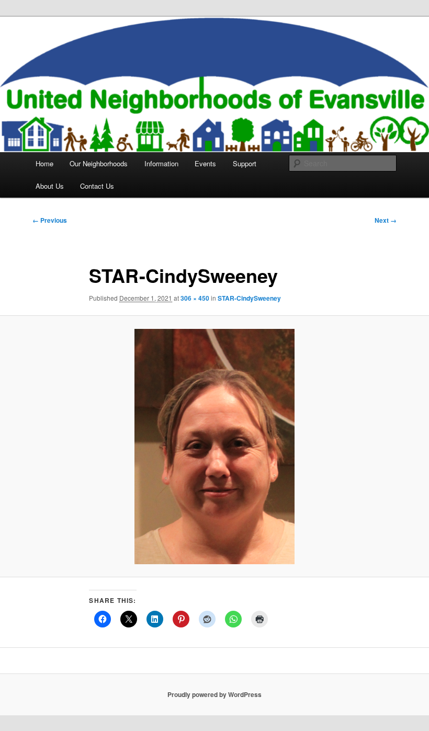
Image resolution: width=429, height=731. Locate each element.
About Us (50, 186)
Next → (386, 220)
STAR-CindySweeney (249, 298)
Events (205, 163)
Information (161, 163)
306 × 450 (194, 298)
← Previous (49, 220)
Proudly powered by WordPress (214, 694)
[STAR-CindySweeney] (214, 446)
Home (44, 163)
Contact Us (97, 186)
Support (244, 163)
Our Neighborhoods (99, 163)
